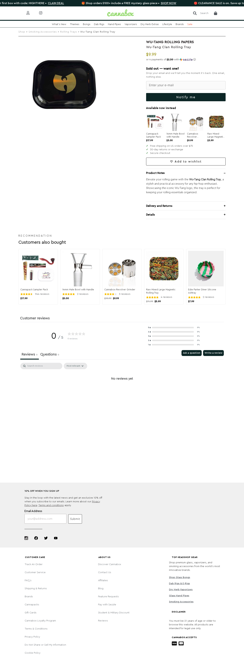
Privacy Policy (32, 637)
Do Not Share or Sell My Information (45, 645)
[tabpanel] (122, 391)
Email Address (33, 511)
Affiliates (103, 580)
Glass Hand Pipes (179, 595)
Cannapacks (32, 604)
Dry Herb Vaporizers (181, 589)
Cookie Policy (32, 653)
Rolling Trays (68, 32)
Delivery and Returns (159, 206)
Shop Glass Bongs (179, 577)
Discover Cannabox (109, 564)
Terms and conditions (51, 505)
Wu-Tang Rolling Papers (170, 42)
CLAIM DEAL (43, 3)
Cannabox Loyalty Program (40, 620)
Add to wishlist (188, 161)
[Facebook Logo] (36, 538)
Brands (29, 596)
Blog (100, 588)
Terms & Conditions (36, 629)
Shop (21, 32)
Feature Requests (108, 596)
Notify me (186, 97)
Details (150, 214)
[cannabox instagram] (43, 13)
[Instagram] (26, 538)
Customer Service (35, 572)
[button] (186, 59)
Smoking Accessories (43, 32)
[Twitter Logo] (46, 538)
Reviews (103, 620)
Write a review (213, 353)
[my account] (30, 13)
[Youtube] (56, 538)
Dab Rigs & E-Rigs (179, 583)
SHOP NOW (155, 3)
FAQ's (28, 580)
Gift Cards (30, 612)
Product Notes (155, 173)
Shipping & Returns (36, 588)
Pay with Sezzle (107, 604)
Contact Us (104, 572)
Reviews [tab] (30, 354)
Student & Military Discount (114, 612)
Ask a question (191, 353)
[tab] (50, 355)
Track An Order (34, 564)
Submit (75, 519)
